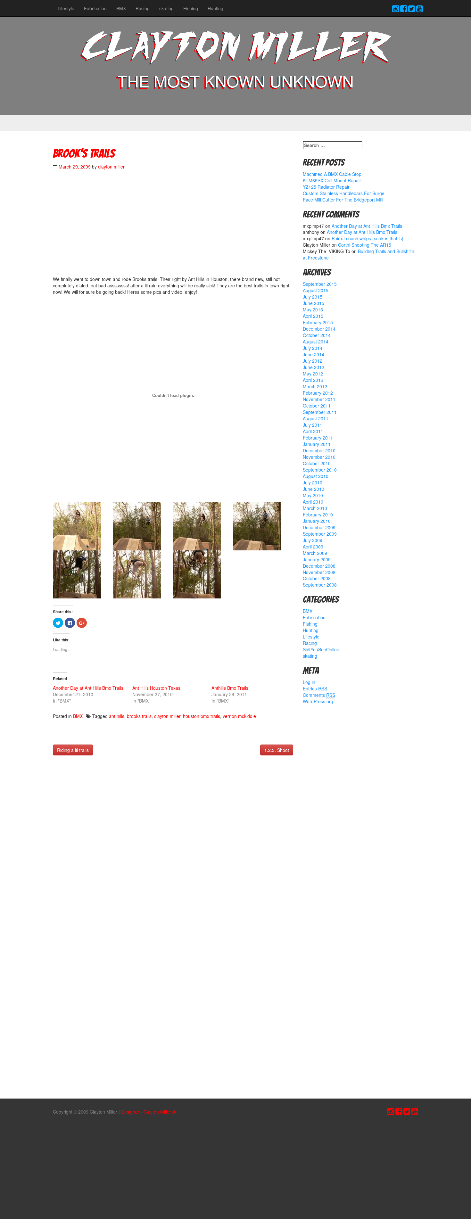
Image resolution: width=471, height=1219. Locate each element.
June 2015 (313, 303)
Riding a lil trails (73, 750)
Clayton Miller (235, 49)
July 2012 (312, 361)
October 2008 (317, 578)
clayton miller (111, 166)
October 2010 (317, 463)
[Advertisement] (173, 226)
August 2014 (315, 341)
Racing (143, 8)
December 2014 (319, 328)
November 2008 (319, 572)
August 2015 (315, 290)
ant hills (116, 716)
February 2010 (318, 514)
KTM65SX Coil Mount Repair (332, 180)
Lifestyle (66, 8)
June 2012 (313, 367)
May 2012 (313, 373)
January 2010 (317, 521)
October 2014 (317, 335)
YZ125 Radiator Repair (326, 187)
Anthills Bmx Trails (229, 688)
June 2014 (313, 354)
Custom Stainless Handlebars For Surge (343, 193)
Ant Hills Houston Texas (156, 688)
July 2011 (312, 425)
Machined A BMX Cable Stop (332, 174)
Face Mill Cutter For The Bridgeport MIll (343, 199)
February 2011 (318, 437)
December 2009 (319, 527)
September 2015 (320, 284)
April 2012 (313, 380)
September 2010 (320, 469)
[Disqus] (173, 852)
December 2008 (319, 566)
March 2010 (315, 508)
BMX (121, 8)
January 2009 (317, 559)
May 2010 (313, 495)
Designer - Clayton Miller (146, 1111)
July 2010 (312, 482)
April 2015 (313, 316)
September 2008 (320, 584)
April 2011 (313, 431)
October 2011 (317, 405)
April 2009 (313, 546)
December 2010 (319, 450)
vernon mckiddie (239, 716)
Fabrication (95, 8)
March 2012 (315, 386)
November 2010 (319, 457)
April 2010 (313, 501)
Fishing (190, 8)
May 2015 (313, 309)
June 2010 (313, 489)
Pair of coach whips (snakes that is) (367, 238)
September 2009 (320, 534)
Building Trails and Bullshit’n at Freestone (358, 254)
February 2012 (318, 393)
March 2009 (315, 553)
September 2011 (320, 412)
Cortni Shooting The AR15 (364, 245)
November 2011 (319, 399)
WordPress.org (318, 701)
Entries (315, 688)
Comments (319, 695)
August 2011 (315, 418)
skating (166, 8)
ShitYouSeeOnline (321, 649)
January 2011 (317, 444)
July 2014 (312, 348)
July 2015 (312, 296)
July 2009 (312, 540)
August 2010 (315, 476)
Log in (309, 682)
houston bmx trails (201, 716)
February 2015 (318, 322)
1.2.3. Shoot (276, 750)
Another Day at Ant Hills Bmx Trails (88, 688)
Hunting (215, 8)
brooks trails (139, 716)
